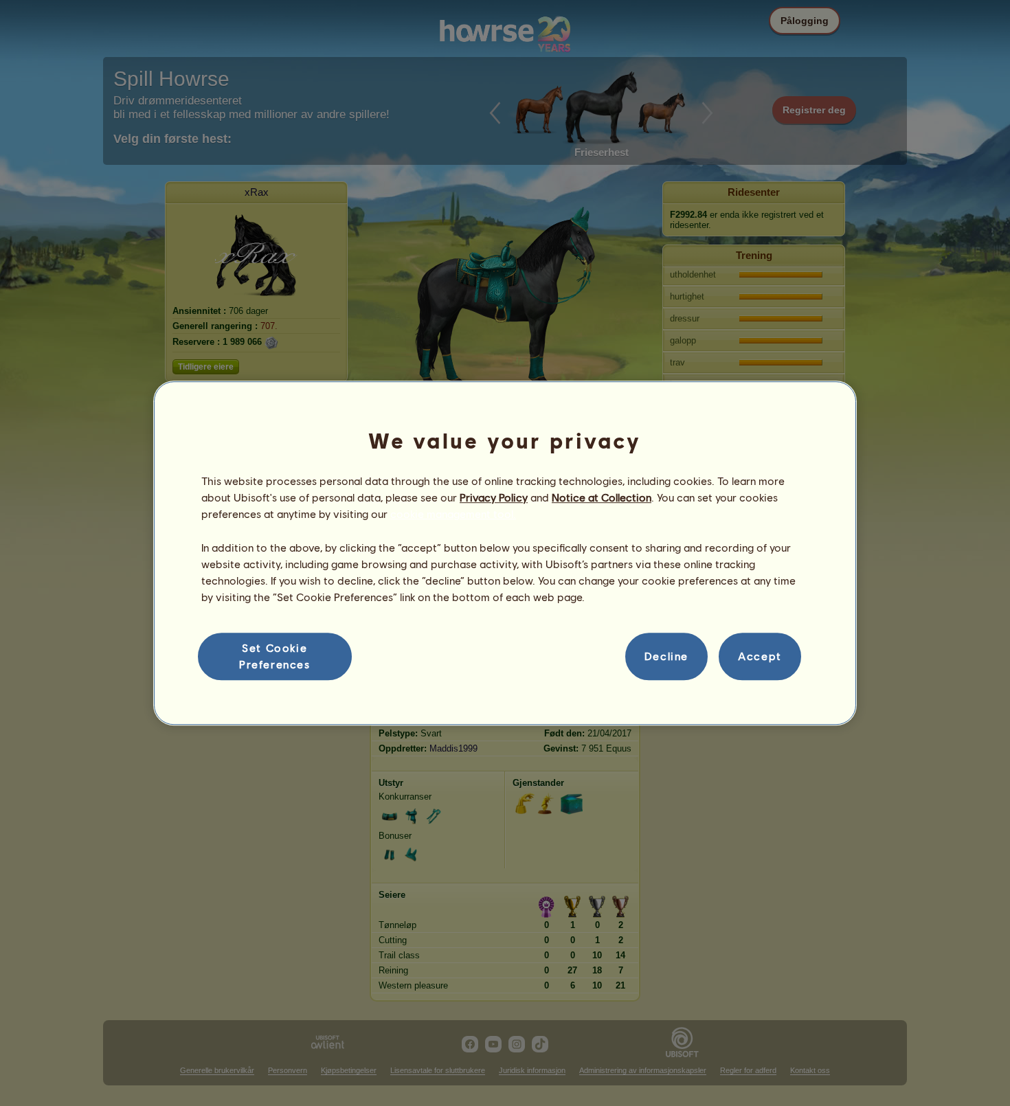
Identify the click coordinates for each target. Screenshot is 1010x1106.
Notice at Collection (601, 497)
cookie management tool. (453, 514)
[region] (505, 553)
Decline (666, 656)
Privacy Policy (494, 497)
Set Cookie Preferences (275, 655)
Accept (760, 656)
